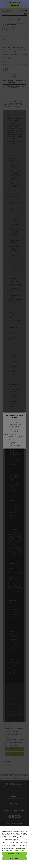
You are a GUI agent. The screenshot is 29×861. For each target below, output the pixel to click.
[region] (14, 843)
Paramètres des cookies (14, 854)
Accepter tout (14, 858)
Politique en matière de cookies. (16, 850)
